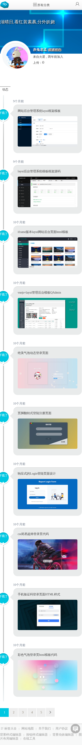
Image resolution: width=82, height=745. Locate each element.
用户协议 (62, 728)
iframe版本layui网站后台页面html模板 (43, 232)
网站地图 (27, 728)
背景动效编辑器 (63, 734)
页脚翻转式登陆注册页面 (34, 413)
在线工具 (29, 738)
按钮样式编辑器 (37, 734)
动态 (5, 89)
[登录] (77, 4)
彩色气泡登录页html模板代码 (37, 654)
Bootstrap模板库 (5, 4)
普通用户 (54, 49)
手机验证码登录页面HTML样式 (39, 594)
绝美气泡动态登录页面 (33, 353)
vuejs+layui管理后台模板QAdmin (39, 292)
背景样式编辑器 (10, 734)
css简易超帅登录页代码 (33, 534)
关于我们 (44, 728)
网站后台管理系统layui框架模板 (39, 111)
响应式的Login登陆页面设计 (37, 473)
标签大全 (10, 728)
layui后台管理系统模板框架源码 (39, 171)
